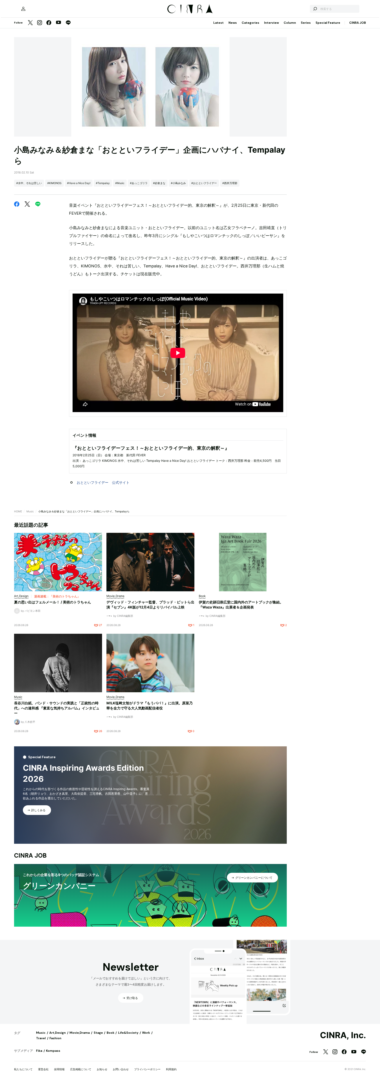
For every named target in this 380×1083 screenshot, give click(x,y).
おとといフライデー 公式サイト (103, 482)
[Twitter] (30, 23)
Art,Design (57, 1032)
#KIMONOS (54, 183)
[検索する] (315, 9)
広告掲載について (80, 1069)
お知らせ (102, 1069)
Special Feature (328, 23)
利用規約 (171, 1069)
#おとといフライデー (204, 183)
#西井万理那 (229, 183)
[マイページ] (23, 8)
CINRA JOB (357, 23)
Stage (98, 1032)
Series (306, 23)
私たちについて (23, 1069)
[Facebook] (48, 23)
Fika (39, 1050)
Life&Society (128, 1032)
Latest (218, 23)
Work (146, 1032)
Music (30, 511)
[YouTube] (58, 23)
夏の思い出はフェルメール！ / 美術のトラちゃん (52, 602)
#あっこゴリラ (139, 183)
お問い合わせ (121, 1069)
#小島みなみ (178, 183)
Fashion (55, 1038)
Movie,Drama (79, 1032)
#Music (119, 183)
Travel (41, 1038)
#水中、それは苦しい (29, 183)
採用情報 (59, 1069)
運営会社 (43, 1069)
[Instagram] (39, 23)
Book (110, 1032)
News (232, 23)
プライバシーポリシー (147, 1069)
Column (290, 23)
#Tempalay (103, 183)
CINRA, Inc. (343, 1035)
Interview (271, 23)
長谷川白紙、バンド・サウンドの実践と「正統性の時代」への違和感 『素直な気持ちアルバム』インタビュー (56, 708)
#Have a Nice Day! (78, 183)
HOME (18, 511)
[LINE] (68, 23)
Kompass (53, 1050)
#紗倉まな (159, 183)
